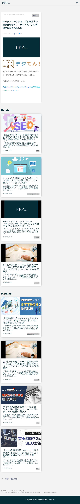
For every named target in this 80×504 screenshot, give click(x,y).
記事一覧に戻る (11, 479)
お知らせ (35, 15)
